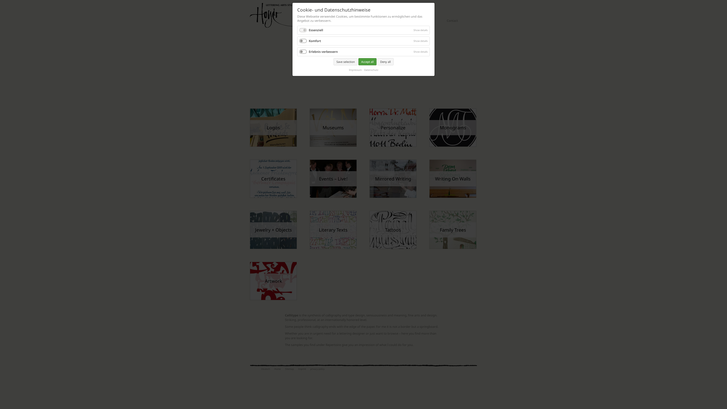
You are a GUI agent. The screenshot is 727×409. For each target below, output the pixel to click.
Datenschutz (371, 70)
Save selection (345, 62)
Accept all (367, 62)
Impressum (355, 70)
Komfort (315, 41)
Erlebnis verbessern (323, 52)
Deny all (385, 62)
